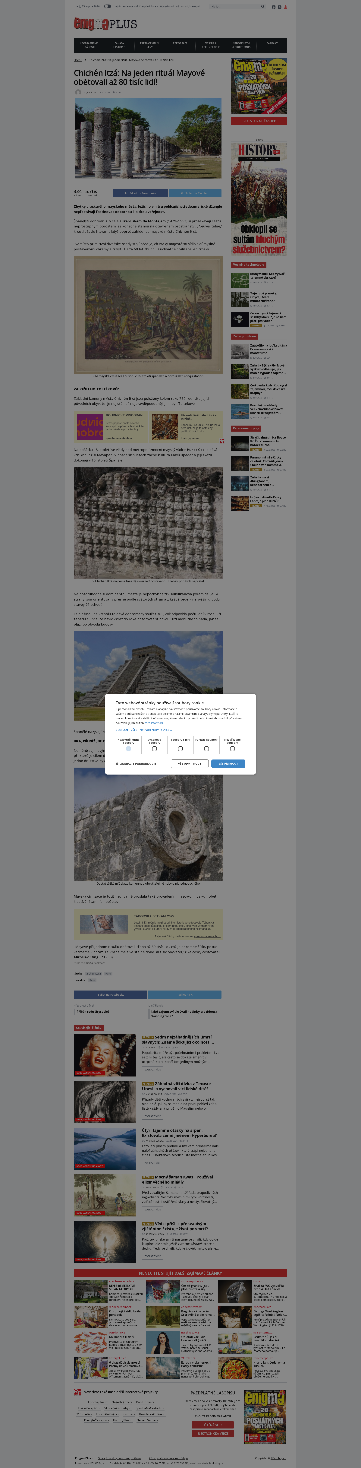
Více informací (154, 723)
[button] (180, 729)
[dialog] (180, 734)
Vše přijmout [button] (228, 763)
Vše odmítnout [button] (189, 763)
